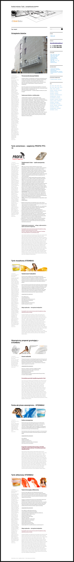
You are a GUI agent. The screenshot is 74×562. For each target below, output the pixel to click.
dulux (14, 83)
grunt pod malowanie (15, 363)
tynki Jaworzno (13, 107)
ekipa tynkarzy (16, 280)
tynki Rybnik (12, 121)
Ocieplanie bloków (18, 33)
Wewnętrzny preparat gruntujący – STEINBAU (25, 341)
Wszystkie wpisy (13, 78)
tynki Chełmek (16, 178)
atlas (12, 165)
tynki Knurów (56, 99)
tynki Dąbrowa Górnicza (53, 96)
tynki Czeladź (15, 102)
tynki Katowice (52, 99)
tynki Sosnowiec (52, 106)
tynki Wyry (15, 131)
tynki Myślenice (52, 102)
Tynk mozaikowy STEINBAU (22, 260)
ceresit (18, 165)
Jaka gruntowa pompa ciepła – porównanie (56, 71)
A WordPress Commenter (54, 79)
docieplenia (12, 82)
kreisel (16, 85)
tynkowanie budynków (16, 134)
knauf (16, 168)
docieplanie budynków (14, 81)
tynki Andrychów (16, 96)
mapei (15, 87)
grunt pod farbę (13, 362)
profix (12, 170)
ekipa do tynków (13, 279)
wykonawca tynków (13, 136)
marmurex (16, 169)
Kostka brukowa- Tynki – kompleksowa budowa (25, 6)
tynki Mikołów (15, 113)
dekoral (12, 166)
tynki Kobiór (14, 109)
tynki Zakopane (15, 210)
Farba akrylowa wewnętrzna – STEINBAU (27, 405)
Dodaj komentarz (13, 139)
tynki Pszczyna (15, 119)
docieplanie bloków (13, 80)
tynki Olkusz (16, 115)
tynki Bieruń (14, 287)
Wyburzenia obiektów (53, 70)
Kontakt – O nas (53, 35)
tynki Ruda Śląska (15, 120)
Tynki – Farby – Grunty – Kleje (55, 60)
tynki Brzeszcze (16, 177)
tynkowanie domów (13, 135)
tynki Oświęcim (16, 117)
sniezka (15, 429)
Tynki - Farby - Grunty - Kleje (14, 163)
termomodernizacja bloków (14, 92)
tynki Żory (56, 109)
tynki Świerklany (13, 125)
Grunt (13, 360)
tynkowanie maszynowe (16, 212)
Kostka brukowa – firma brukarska (55, 69)
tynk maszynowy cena (14, 172)
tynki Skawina (17, 123)
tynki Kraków (16, 110)
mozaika (15, 282)
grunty (15, 364)
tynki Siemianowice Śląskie (14, 122)
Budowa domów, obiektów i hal (55, 55)
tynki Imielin (58, 96)
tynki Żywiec (14, 133)
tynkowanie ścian (13, 213)
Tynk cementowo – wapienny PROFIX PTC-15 (28, 147)
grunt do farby (16, 360)
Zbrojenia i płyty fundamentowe (55, 68)
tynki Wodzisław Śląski (53, 108)
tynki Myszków (13, 193)
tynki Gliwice (15, 105)
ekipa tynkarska (15, 84)
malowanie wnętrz (13, 428)
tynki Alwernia (16, 173)
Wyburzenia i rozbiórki (54, 62)
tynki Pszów (51, 105)
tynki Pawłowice (13, 118)
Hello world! (59, 79)
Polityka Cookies (53, 36)
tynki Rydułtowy (17, 121)
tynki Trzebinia (57, 106)
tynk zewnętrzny (13, 95)
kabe (14, 85)
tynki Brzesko (15, 98)
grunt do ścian (13, 361)
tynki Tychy (15, 128)
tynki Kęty (15, 108)
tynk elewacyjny (16, 93)
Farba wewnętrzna (13, 425)
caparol (16, 165)
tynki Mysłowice (16, 114)
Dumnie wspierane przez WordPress (30, 558)
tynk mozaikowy (17, 94)
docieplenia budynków (14, 278)
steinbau (15, 91)
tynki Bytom (15, 99)
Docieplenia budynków (14, 274)
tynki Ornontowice (13, 116)
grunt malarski (17, 361)
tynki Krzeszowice (13, 111)
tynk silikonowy (16, 500)
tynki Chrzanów (52, 94)
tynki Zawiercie (15, 211)
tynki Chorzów (15, 100)
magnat (12, 86)
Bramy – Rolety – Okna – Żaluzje (55, 54)
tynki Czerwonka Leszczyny (58, 94)
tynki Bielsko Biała (13, 175)
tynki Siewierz (13, 123)
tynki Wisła (15, 129)
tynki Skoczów (13, 202)
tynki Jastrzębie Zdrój (16, 106)
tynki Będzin (17, 174)
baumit (14, 165)
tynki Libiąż (15, 112)
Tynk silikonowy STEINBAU (22, 475)
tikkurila (12, 93)
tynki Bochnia (15, 176)
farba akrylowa (17, 424)
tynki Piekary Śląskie (52, 103)
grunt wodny (12, 364)
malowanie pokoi (15, 427)
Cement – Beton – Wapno (54, 56)
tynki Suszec (16, 124)
